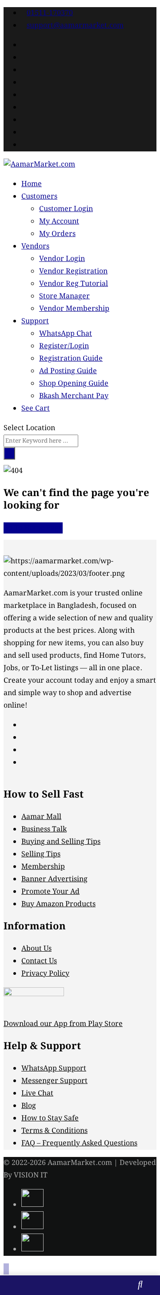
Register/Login (64, 346)
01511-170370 (50, 13)
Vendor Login (62, 259)
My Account (59, 221)
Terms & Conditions (54, 1130)
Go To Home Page (33, 527)
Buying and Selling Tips (60, 841)
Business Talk (44, 829)
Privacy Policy (45, 973)
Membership (43, 866)
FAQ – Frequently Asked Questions (79, 1143)
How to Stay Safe (50, 1118)
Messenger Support (54, 1081)
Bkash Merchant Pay (73, 396)
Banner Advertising (54, 879)
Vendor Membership (74, 308)
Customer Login (66, 209)
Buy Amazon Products (58, 904)
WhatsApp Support (53, 1068)
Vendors (35, 246)
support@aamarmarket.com (75, 25)
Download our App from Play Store (63, 1024)
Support (35, 321)
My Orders (57, 234)
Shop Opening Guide (73, 383)
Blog (28, 1106)
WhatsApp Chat (65, 333)
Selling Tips (40, 854)
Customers (39, 196)
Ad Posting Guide (68, 371)
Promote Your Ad (50, 891)
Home (31, 184)
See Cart (35, 408)
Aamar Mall (41, 817)
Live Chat (37, 1093)
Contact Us (39, 961)
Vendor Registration (73, 271)
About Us (36, 948)
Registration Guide (71, 358)
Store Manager (64, 296)
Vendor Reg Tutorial (73, 283)
